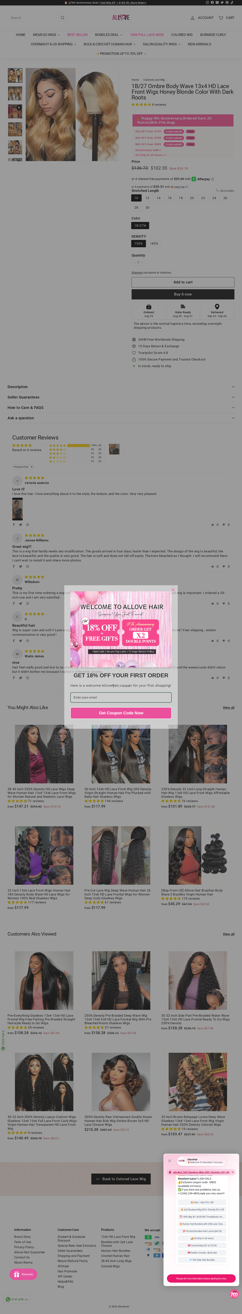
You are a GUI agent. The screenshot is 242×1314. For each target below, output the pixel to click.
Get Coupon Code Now (121, 713)
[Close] (173, 589)
